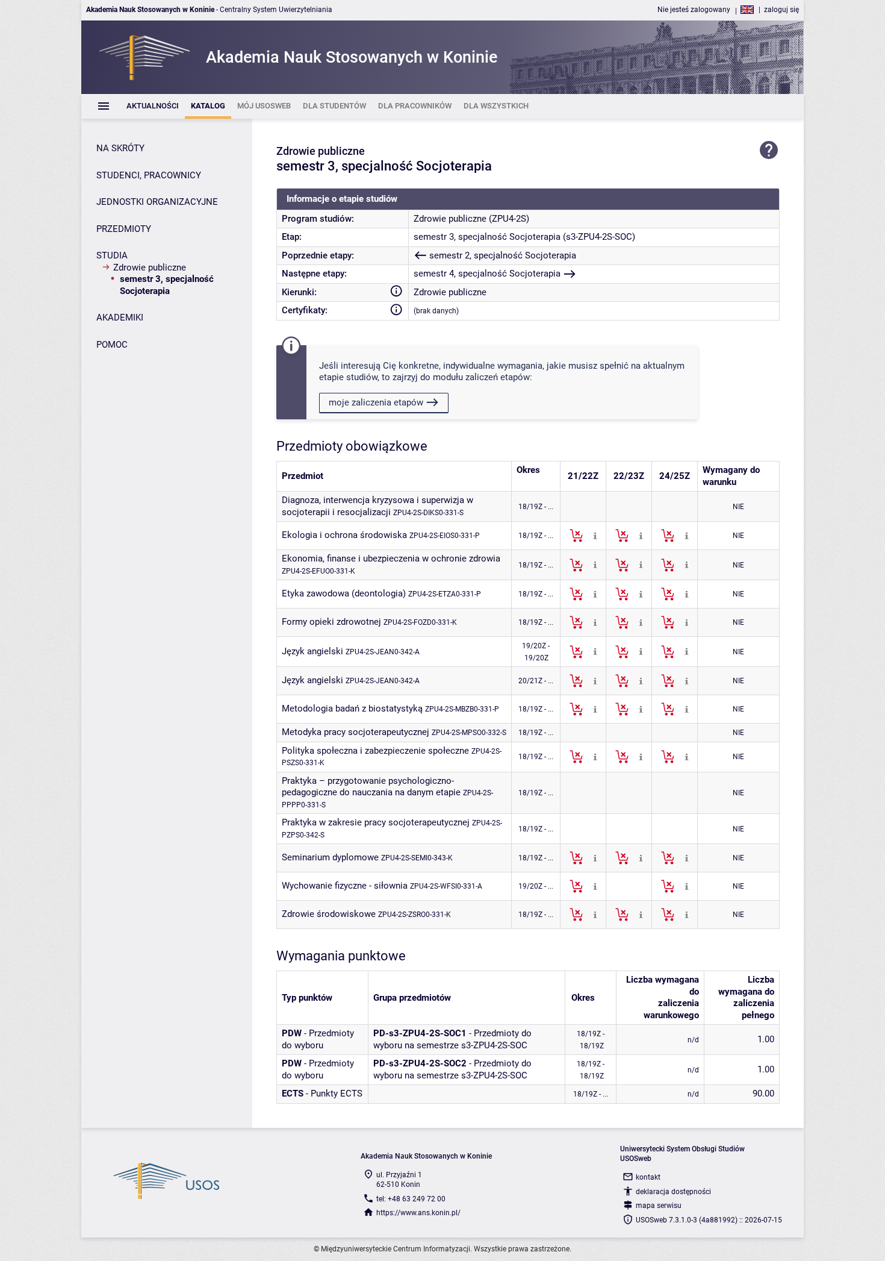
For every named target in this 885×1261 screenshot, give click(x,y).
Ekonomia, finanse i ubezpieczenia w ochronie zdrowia (391, 558)
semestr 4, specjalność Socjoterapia (487, 273)
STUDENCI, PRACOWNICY (148, 175)
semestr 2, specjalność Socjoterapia (502, 255)
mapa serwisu (659, 1205)
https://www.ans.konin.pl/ (418, 1213)
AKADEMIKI (119, 317)
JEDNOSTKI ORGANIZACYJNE (157, 201)
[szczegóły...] (595, 535)
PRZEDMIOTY (123, 229)
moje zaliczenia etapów (376, 402)
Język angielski (312, 651)
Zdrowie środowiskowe (329, 914)
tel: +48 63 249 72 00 (411, 1199)
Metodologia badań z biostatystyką (352, 708)
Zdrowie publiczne (149, 267)
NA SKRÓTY (120, 148)
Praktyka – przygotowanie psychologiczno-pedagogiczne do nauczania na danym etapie (371, 786)
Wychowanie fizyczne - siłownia (345, 885)
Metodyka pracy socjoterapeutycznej (355, 732)
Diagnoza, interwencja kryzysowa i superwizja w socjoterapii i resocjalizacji (377, 506)
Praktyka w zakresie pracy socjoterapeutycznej (376, 822)
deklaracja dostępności (673, 1191)
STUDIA (112, 255)
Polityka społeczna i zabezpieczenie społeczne (375, 750)
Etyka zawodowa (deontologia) (344, 593)
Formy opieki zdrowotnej (331, 621)
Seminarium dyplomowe (330, 857)
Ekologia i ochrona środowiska (344, 535)
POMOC (112, 344)
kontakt (648, 1177)
